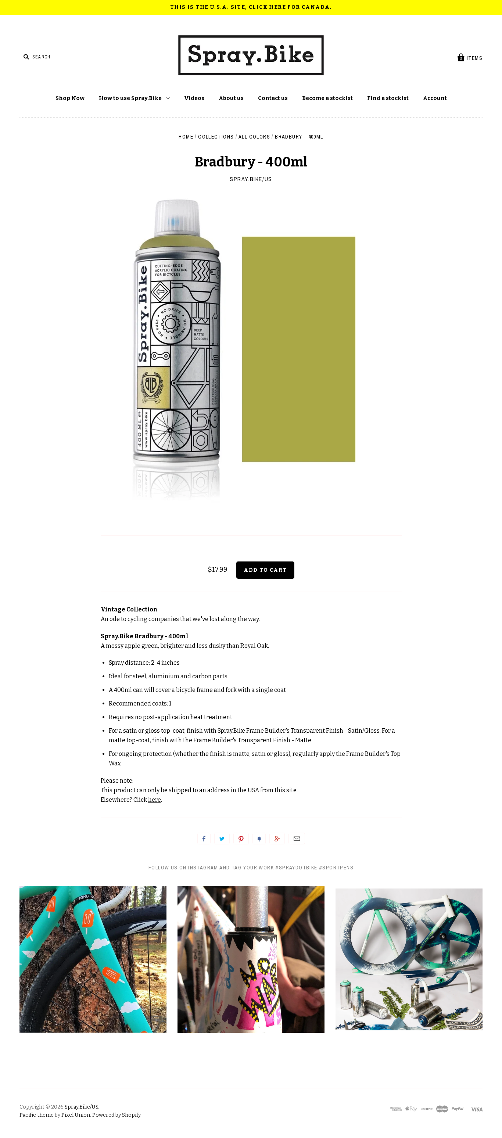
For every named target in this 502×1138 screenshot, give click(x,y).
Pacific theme (36, 1115)
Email (296, 838)
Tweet (222, 838)
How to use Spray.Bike (131, 98)
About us (231, 98)
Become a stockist (327, 98)
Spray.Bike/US (251, 179)
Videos (194, 98)
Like (204, 838)
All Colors (254, 136)
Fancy (259, 838)
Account (435, 98)
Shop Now (70, 98)
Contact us (273, 98)
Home (186, 136)
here (154, 799)
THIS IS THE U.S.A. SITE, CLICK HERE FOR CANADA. (251, 7)
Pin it (241, 838)
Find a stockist (388, 98)
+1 (277, 838)
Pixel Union (75, 1115)
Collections (216, 136)
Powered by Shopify (116, 1115)
